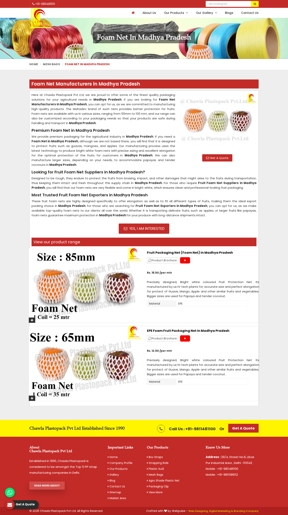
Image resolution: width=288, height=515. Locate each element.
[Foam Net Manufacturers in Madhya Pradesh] (217, 122)
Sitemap (115, 492)
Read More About (47, 485)
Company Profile (120, 463)
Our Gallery (205, 13)
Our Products (174, 13)
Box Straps (155, 457)
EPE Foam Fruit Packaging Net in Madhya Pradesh (188, 331)
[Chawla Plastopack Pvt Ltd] (40, 19)
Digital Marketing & (221, 511)
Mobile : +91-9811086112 (222, 475)
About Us (149, 13)
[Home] (133, 13)
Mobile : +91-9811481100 (222, 469)
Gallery (114, 475)
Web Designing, (198, 511)
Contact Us (250, 13)
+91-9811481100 (44, 4)
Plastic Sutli (156, 469)
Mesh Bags (51, 64)
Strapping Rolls (158, 463)
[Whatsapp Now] (10, 492)
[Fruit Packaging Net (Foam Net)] (85, 285)
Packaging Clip (158, 486)
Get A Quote (218, 158)
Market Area (117, 498)
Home (33, 64)
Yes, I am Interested (146, 228)
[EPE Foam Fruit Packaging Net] (85, 363)
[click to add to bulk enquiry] (32, 320)
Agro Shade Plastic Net (163, 481)
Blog (112, 481)
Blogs (229, 13)
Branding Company (246, 511)
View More (155, 492)
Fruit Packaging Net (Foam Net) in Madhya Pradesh (190, 252)
